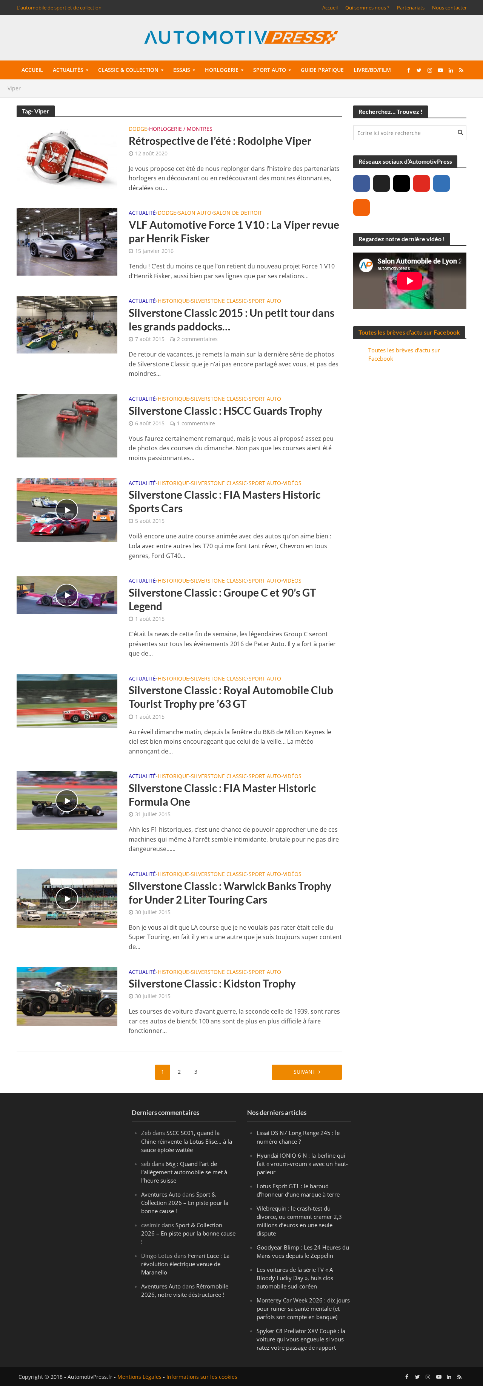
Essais (181, 69)
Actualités (68, 69)
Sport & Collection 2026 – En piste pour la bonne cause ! (184, 1203)
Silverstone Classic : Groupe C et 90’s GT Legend (222, 599)
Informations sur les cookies (201, 1376)
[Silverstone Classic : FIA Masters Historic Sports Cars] (67, 509)
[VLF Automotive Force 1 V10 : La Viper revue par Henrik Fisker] (67, 241)
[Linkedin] (441, 183)
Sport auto (269, 69)
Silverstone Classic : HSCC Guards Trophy (225, 410)
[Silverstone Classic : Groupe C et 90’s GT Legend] (67, 594)
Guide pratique (322, 69)
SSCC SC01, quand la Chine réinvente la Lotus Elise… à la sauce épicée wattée (186, 1141)
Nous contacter (449, 7)
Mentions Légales (139, 1376)
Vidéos (292, 484)
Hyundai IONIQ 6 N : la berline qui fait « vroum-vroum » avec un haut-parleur (302, 1164)
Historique (173, 301)
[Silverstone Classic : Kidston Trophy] (67, 996)
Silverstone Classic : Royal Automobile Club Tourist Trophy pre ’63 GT (231, 697)
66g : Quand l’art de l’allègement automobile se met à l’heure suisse (184, 1172)
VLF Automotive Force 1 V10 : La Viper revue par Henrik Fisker (234, 231)
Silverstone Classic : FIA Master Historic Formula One (222, 794)
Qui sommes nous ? (367, 7)
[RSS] (361, 207)
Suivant (304, 1071)
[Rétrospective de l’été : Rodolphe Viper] (67, 157)
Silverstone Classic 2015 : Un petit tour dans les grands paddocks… (231, 319)
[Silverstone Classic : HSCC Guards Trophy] (67, 425)
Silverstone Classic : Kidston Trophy (212, 983)
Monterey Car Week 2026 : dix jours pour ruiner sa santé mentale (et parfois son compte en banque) (303, 1308)
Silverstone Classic (219, 301)
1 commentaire (196, 423)
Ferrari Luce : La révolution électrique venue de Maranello (185, 1264)
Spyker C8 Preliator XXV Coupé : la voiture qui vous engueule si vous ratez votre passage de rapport (301, 1339)
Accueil (330, 7)
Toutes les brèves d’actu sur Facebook (409, 332)
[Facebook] (361, 183)
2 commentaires (197, 339)
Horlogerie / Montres (180, 129)
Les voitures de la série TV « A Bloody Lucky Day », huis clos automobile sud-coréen (295, 1278)
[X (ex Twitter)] (381, 183)
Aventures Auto (161, 1194)
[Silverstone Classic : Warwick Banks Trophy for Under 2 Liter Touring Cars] (67, 898)
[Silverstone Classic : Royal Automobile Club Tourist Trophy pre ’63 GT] (67, 700)
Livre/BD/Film (372, 69)
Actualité (142, 213)
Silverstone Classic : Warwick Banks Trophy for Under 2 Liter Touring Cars (230, 892)
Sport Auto (265, 301)
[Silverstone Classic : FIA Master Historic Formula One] (67, 800)
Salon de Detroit (237, 213)
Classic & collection (128, 69)
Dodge (138, 129)
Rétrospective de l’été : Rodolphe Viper (220, 140)
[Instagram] (401, 183)
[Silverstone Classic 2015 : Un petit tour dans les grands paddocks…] (67, 324)
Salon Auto (194, 213)
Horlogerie (221, 69)
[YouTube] (421, 183)
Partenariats (411, 7)
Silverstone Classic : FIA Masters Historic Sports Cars (224, 501)
